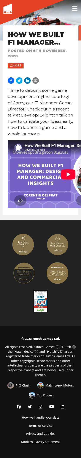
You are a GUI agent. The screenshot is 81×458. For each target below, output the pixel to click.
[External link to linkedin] (62, 407)
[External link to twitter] (30, 407)
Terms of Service (40, 426)
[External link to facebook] (19, 407)
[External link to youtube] (51, 407)
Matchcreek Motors (59, 385)
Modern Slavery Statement (40, 442)
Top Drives (44, 395)
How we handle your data (40, 417)
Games (15, 66)
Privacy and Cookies (40, 434)
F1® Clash (23, 385)
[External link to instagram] (40, 407)
